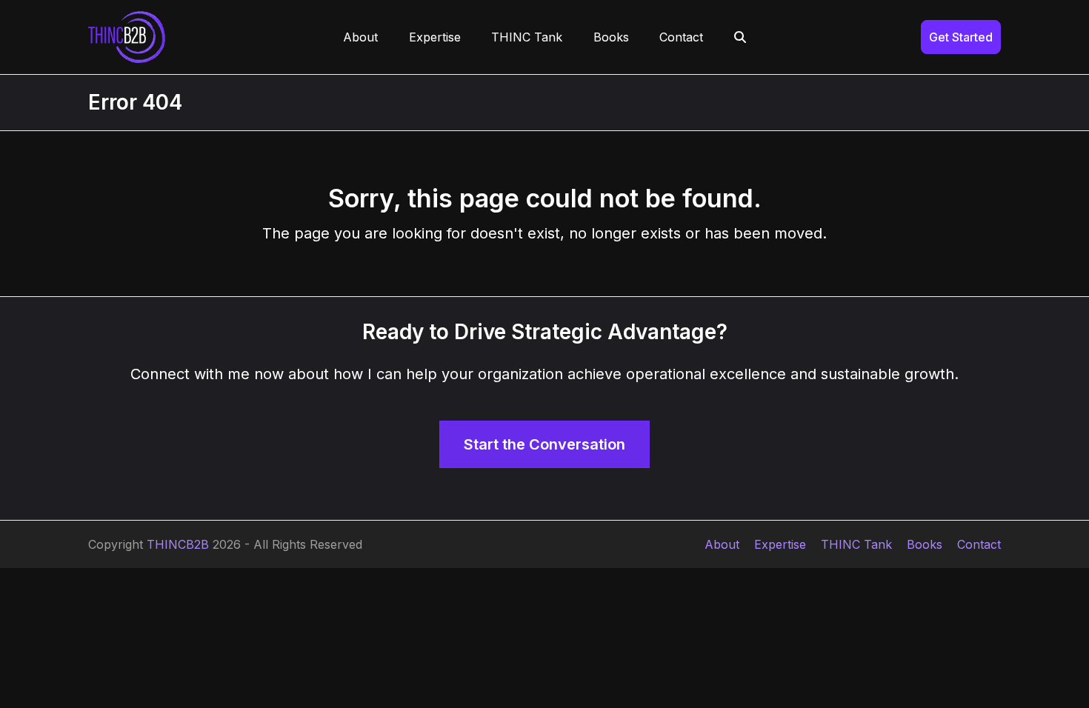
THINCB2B (178, 544)
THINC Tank (856, 544)
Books (924, 544)
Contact (979, 544)
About (722, 544)
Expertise (780, 544)
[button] (740, 37)
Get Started (961, 37)
